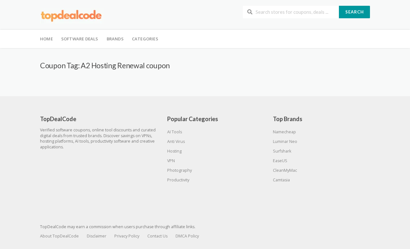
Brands (115, 39)
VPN (171, 160)
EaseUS (280, 160)
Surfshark (282, 151)
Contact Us (157, 236)
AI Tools (174, 132)
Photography (179, 170)
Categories (145, 39)
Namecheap (284, 132)
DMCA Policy (187, 236)
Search (354, 11)
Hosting (174, 151)
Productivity (178, 180)
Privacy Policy (126, 236)
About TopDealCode (59, 236)
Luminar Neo (285, 141)
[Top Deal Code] (72, 15)
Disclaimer (96, 236)
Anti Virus (176, 141)
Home (46, 39)
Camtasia (281, 180)
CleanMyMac (285, 170)
